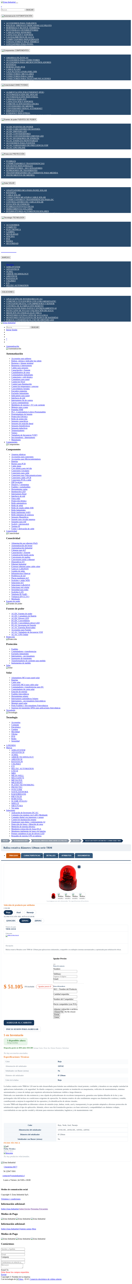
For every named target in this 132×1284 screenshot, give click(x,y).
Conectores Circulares (20, 74)
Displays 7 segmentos (20, 485)
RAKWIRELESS (18, 794)
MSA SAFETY (17, 778)
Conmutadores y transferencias (25, 163)
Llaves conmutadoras (20, 403)
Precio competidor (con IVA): (65, 1004)
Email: (56, 979)
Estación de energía (18, 204)
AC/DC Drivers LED (16, 131)
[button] (12, 346)
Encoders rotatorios (19, 391)
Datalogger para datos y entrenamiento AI (31, 308)
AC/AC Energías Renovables (22, 141)
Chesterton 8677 (10, 1167)
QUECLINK (16, 789)
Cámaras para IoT (16, 99)
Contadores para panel (19, 44)
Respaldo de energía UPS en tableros (26, 836)
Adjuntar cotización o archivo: (65, 1009)
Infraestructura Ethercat (20, 573)
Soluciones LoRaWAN (20, 585)
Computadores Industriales (22, 39)
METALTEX (16, 780)
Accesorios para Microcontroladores (28, 62)
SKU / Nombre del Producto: (65, 989)
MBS (13, 773)
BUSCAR (29, 10)
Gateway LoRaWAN (20, 569)
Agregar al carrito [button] (19, 1023)
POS (8, 239)
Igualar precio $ (45, 987)
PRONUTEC (17, 787)
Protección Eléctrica (19, 416)
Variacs (14, 433)
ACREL (9, 271)
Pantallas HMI (17, 409)
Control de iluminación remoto (25, 306)
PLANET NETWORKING (22, 785)
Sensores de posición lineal (22, 423)
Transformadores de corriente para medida (32, 173)
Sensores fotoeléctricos (20, 426)
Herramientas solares (19, 209)
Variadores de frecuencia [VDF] (24, 435)
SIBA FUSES (17, 806)
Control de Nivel (18, 382)
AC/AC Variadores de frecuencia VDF (27, 145)
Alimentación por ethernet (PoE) (25, 92)
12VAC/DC (11, 921)
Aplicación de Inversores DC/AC (24, 299)
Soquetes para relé (18, 522)
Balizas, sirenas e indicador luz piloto (29, 25)
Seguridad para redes (19, 590)
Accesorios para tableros (21, 23)
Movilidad (12, 234)
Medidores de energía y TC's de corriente (28, 405)
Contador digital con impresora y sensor (30, 304)
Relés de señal (17, 505)
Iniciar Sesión (11, 330)
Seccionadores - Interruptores (23, 437)
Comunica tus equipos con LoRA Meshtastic (31, 301)
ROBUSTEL (16, 799)
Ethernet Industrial (18, 113)
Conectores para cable (19, 76)
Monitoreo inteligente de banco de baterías (32, 317)
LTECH (14, 771)
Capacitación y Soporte (19, 35)
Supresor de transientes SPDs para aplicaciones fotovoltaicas (35, 708)
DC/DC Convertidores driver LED (25, 136)
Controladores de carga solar (24, 202)
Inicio (5, 840)
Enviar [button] (3, 1274)
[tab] (13, 855)
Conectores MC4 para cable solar (26, 197)
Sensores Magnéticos (19, 517)
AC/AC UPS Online (15, 148)
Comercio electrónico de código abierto (46, 1279)
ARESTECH (11, 276)
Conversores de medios (19, 106)
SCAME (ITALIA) (19, 801)
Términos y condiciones (10, 1199)
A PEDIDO (11, 745)
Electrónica (13, 229)
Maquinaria (16, 440)
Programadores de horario (21, 414)
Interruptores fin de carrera (22, 400)
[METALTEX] (12, 938)
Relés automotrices (19, 503)
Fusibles (11, 161)
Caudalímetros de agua (20, 37)
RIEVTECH (16, 796)
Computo (11, 227)
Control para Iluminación (21, 384)
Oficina (10, 236)
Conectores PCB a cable (21, 480)
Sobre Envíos (24, 1209)
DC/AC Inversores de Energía (22, 138)
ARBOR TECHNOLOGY (17, 274)
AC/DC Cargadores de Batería (23, 129)
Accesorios (12, 225)
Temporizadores (17, 430)
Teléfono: (57, 974)
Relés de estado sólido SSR (22, 508)
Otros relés (15, 498)
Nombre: (57, 969)
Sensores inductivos (19, 428)
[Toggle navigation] (17, 2)
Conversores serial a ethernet (24, 108)
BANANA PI (12, 278)
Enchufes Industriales (19, 166)
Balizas (76, 840)
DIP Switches (16, 482)
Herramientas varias (19, 489)
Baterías (11, 65)
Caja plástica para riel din (21, 72)
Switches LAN (17, 592)
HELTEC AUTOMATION (17, 285)
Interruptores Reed (18, 494)
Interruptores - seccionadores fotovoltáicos (28, 701)
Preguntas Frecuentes (39, 1209)
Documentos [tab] (84, 856)
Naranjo (30, 912)
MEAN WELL (17, 775)
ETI (7, 283)
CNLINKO (11, 281)
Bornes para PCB (15, 67)
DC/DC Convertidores (18, 134)
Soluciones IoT (17, 583)
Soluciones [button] (10, 810)
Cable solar (13, 195)
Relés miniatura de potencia (22, 515)
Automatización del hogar (22, 94)
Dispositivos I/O (14, 111)
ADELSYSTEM (13, 267)
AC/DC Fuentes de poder (19, 127)
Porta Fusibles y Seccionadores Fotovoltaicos (29, 705)
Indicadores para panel (20, 396)
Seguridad (12, 243)
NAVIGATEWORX (19, 792)
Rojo (8, 912)
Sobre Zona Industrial (10, 1209)
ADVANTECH (12, 269)
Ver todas (10, 264)
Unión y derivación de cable (22, 529)
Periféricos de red (18, 576)
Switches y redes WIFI (20, 580)
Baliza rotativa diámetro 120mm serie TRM (103, 840)
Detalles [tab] (50, 856)
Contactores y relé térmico (22, 42)
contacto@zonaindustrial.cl (14, 1176)
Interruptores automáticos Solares (27, 211)
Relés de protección (19, 419)
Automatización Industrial (22, 97)
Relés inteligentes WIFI (20, 512)
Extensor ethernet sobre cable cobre (25, 566)
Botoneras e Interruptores (22, 30)
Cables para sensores (18, 32)
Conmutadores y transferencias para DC (30, 200)
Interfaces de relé (18, 398)
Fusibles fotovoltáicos (20, 206)
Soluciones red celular (20, 587)
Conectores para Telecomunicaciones (28, 78)
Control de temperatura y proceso (24, 386)
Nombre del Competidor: (63, 999)
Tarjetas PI (15, 526)
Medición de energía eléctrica (24, 313)
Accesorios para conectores (23, 60)
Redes (9, 241)
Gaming (10, 232)
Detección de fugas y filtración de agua (30, 310)
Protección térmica (18, 501)
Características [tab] (32, 856)
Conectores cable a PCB (21, 478)
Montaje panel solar (19, 703)
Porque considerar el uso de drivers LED (30, 320)
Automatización (21, 840)
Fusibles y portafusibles (20, 487)
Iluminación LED (18, 491)
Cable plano (13, 69)
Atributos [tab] (66, 856)
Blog (34, 1229)
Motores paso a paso (19, 407)
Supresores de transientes (21, 170)
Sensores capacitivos (19, 421)
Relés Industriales (18, 510)
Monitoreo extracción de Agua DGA (27, 315)
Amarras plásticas (17, 58)
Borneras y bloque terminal (23, 28)
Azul (18, 912)
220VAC (38, 921)
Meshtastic (15, 599)
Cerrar (56, 1017)
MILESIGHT (17, 782)
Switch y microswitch (20, 524)
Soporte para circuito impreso (23, 519)
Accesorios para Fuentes (20, 143)
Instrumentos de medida (20, 175)
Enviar (56, 1014)
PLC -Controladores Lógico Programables (28, 412)
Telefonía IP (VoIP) (19, 594)
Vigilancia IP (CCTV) (20, 597)
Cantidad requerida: (61, 994)
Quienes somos (25, 1229)
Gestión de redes (18, 571)
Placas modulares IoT (20, 578)
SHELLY (15, 803)
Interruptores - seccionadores (24, 168)
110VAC (25, 921)
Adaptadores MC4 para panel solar (26, 190)
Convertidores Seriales (20, 389)
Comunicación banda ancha (22, 104)
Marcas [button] (9, 748)
